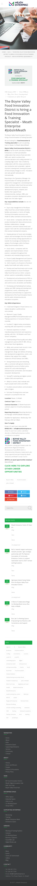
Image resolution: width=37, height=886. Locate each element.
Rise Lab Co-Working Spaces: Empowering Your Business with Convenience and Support (21, 621)
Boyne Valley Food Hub (13, 787)
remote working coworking (13, 707)
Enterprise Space (11, 744)
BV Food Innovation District (14, 781)
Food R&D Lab (10, 840)
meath (8, 687)
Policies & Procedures (12, 769)
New (12, 94)
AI (14, 647)
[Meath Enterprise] (18, 3)
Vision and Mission (11, 765)
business (8, 650)
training (27, 714)
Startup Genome (11, 714)
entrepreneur (23, 664)
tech (20, 714)
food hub (8, 670)
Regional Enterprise (11, 701)
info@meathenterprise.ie (17, 874)
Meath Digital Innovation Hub (14, 783)
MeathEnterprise (11, 691)
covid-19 (8, 657)
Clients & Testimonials (12, 856)
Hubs (7, 742)
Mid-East (26, 694)
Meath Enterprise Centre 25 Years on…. (21, 526)
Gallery (8, 858)
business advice (19, 650)
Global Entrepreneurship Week (15, 677)
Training (8, 817)
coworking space (11, 660)
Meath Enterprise (18, 687)
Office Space (9, 797)
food (28, 667)
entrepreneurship (11, 667)
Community (9, 751)
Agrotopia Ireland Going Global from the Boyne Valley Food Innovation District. (20, 582)
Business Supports (11, 837)
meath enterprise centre (13, 694)
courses (26, 654)
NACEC (8, 697)
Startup (14, 711)
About (7, 740)
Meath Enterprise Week (13, 819)
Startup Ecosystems (25, 711)
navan (15, 697)
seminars (27, 707)
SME (7, 711)
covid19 (16, 657)
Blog (9, 52)
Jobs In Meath (10, 483)
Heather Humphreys (12, 681)
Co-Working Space (11, 803)
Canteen (8, 833)
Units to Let (9, 801)
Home (4, 52)
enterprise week (10, 664)
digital (20, 660)
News (16, 94)
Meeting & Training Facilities (14, 831)
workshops (15, 718)
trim (7, 718)
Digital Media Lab (11, 842)
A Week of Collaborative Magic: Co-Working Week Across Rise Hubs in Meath (20, 604)
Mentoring (9, 815)
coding (8, 654)
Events (22, 667)
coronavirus (16, 654)
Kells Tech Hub (10, 684)
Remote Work (24, 701)
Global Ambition (10, 674)
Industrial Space (10, 799)
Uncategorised (23, 94)
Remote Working (11, 704)
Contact (8, 753)
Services (8, 749)
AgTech (8, 647)
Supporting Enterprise (12, 747)
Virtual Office (9, 806)
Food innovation (21, 480)
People (8, 767)
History (8, 763)
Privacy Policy (9, 772)
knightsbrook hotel (23, 684)
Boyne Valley (9, 480)
